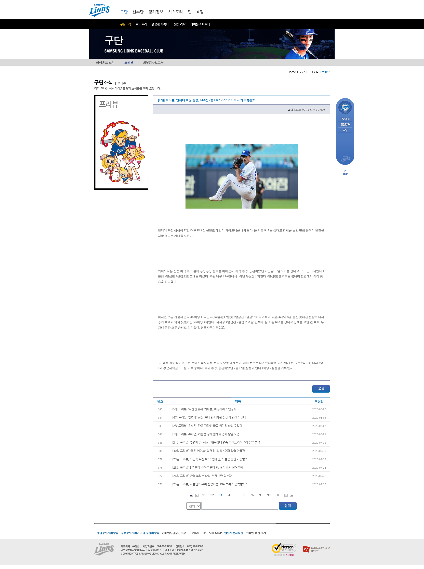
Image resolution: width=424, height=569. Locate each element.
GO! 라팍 (179, 24)
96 (244, 495)
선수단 (138, 12)
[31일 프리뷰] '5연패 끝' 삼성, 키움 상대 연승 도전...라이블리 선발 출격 (216, 442)
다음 (286, 495)
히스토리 (141, 24)
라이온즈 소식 (105, 62)
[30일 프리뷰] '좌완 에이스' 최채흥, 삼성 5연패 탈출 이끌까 (208, 450)
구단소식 (125, 24)
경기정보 (155, 12)
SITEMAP (215, 533)
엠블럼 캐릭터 (160, 24)
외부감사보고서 (153, 62)
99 (269, 495)
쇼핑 (200, 12)
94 (228, 495)
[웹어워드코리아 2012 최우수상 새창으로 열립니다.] (316, 544)
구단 (124, 12)
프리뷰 (128, 62)
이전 (197, 495)
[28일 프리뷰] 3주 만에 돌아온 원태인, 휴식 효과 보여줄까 (207, 467)
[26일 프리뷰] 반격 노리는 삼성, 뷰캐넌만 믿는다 (202, 475)
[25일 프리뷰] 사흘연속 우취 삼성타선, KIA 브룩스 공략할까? (209, 484)
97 (252, 495)
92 (212, 495)
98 (261, 495)
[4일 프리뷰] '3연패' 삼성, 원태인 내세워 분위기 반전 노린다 (209, 417)
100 (277, 495)
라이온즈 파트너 (200, 24)
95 (236, 495)
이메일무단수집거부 (174, 533)
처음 (191, 495)
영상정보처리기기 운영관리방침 (140, 533)
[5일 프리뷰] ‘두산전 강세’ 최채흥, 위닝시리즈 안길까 (204, 409)
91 (204, 495)
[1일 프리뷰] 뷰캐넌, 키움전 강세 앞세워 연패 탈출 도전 (205, 434)
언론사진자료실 (233, 533)
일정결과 (345, 125)
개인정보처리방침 (107, 533)
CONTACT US (197, 533)
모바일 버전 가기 (256, 533)
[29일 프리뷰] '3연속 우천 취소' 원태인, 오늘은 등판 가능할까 (210, 459)
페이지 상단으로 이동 (345, 172)
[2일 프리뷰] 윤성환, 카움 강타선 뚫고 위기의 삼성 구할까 (207, 425)
